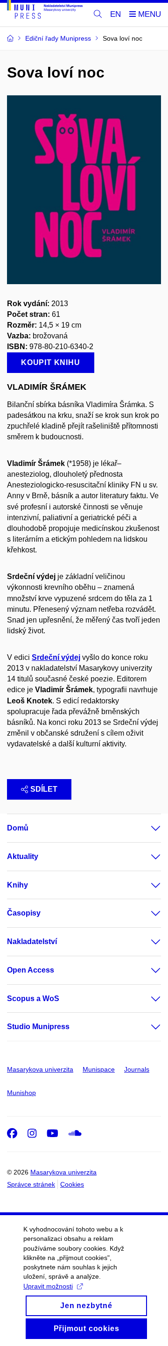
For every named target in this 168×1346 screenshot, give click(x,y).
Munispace (99, 1069)
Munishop (21, 1092)
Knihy (17, 885)
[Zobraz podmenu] (147, 828)
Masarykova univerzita (40, 1069)
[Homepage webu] (45, 11)
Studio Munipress (38, 1027)
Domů (17, 828)
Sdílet (43, 789)
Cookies (72, 1184)
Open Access (30, 970)
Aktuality (22, 856)
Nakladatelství (32, 941)
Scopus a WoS (33, 998)
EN (115, 14)
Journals (136, 1069)
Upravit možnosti (48, 1286)
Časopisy (24, 913)
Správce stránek (31, 1184)
